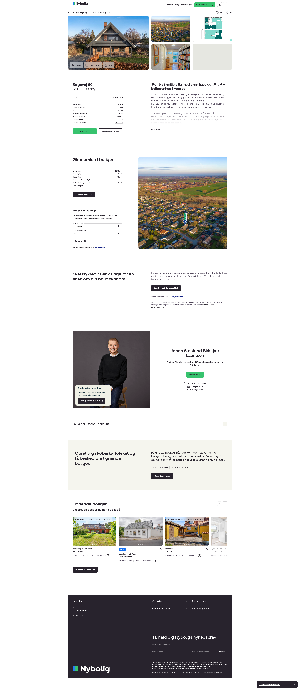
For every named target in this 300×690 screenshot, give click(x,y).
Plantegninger (95, 65)
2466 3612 (202, 383)
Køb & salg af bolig (201, 608)
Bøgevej (102, 13)
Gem (115, 548)
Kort (110, 65)
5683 (109, 13)
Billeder (78, 65)
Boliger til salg (199, 601)
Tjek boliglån (78, 186)
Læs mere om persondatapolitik (191, 672)
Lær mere (119, 122)
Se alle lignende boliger (85, 570)
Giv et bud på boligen (84, 195)
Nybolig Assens (196, 390)
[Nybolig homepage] (91, 669)
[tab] (92, 544)
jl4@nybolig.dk (197, 387)
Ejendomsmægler (161, 608)
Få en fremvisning (85, 131)
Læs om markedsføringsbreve (213, 672)
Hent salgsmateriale (110, 131)
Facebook (80, 615)
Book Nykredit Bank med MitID (166, 288)
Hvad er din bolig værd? (269, 684)
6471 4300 (191, 383)
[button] (156, 129)
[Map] (212, 57)
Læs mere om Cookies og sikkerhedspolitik (165, 672)
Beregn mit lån (81, 241)
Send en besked (195, 375)
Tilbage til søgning (79, 13)
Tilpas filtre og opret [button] (162, 476)
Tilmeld (222, 652)
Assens (95, 13)
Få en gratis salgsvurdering (91, 401)
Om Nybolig (158, 601)
